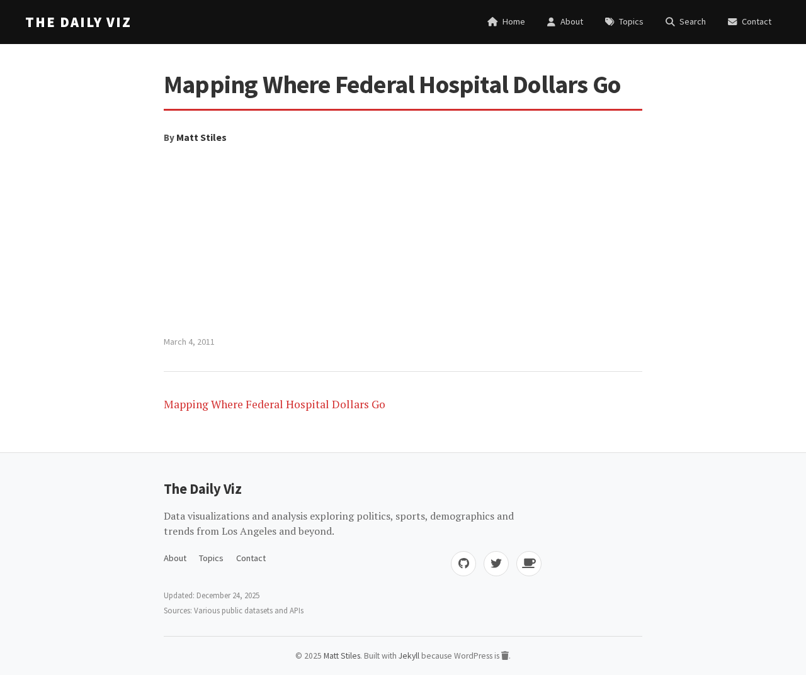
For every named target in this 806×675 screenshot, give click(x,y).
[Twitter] (496, 563)
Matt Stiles (201, 137)
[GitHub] (463, 563)
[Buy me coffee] (529, 563)
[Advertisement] (403, 240)
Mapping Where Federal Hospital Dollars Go (274, 404)
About (175, 558)
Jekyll (409, 655)
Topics (211, 558)
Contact (251, 558)
